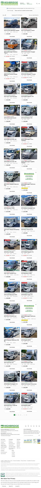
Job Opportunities (12, 446)
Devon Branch (3, 453)
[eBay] (39, 426)
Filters (4, 15)
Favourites (3, 448)
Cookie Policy (19, 484)
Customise (4, 486)
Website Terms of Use (8, 460)
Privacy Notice (23, 460)
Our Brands (11, 442)
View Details (12, 36)
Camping (13, 456)
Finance (18, 440)
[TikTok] (37, 426)
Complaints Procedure (31, 460)
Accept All (17, 486)
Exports (18, 446)
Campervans (3, 443)
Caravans (2, 442)
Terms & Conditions (16, 460)
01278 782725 (12, 429)
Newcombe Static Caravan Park (12, 448)
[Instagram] (31, 426)
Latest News (11, 445)
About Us (10, 440)
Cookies (2, 460)
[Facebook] (26, 426)
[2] (24, 415)
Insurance (18, 442)
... (22, 414)
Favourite (19, 19)
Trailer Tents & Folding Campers (4, 446)
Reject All (11, 486)
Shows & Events (12, 443)
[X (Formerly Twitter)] (28, 426)
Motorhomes (3, 440)
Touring (13, 453)
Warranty (18, 445)
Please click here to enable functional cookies (23, 10)
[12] (26, 415)
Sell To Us (18, 447)
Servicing (18, 443)
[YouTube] (34, 426)
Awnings (13, 452)
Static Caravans (3, 447)
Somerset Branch (4, 452)
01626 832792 (9, 433)
